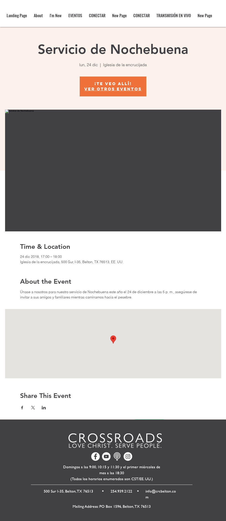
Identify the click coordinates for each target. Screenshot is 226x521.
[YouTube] (106, 456)
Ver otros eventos (113, 89)
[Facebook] (95, 456)
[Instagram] (128, 456)
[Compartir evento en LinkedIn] (44, 407)
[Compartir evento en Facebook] (22, 407)
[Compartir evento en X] (33, 407)
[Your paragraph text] (117, 456)
